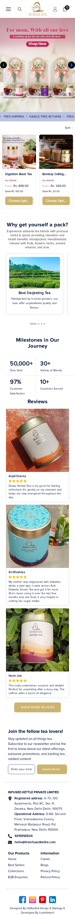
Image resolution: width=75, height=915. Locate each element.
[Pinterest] (42, 899)
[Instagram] (32, 899)
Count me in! (51, 769)
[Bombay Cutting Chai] (56, 152)
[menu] (8, 9)
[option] (37, 65)
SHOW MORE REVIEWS (38, 707)
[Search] (19, 9)
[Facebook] (22, 899)
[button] (3, 65)
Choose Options (20, 200)
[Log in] (55, 9)
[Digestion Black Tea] (19, 152)
